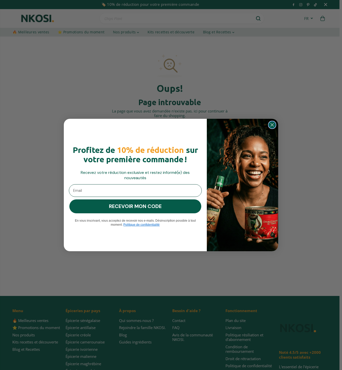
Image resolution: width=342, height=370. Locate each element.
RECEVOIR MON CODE (135, 206)
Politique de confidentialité (141, 224)
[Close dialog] (272, 124)
